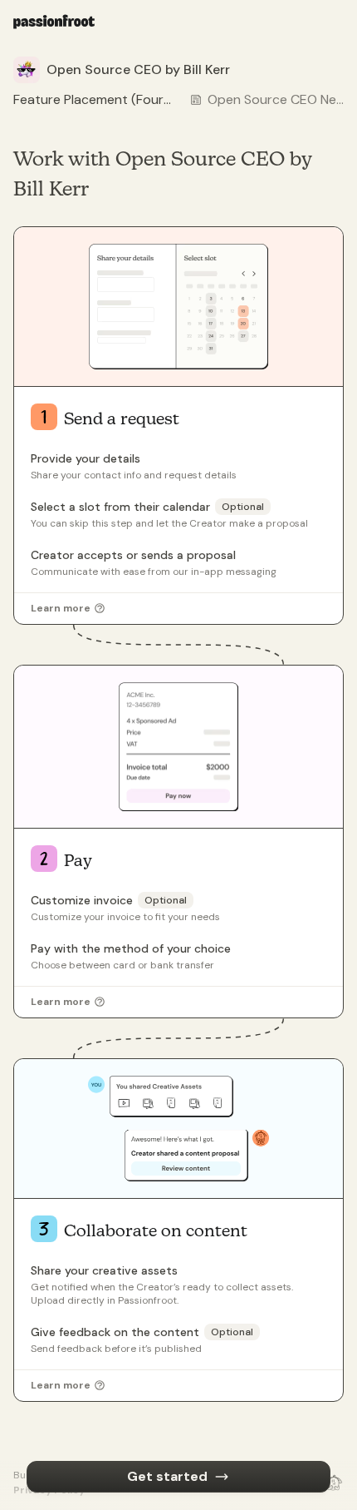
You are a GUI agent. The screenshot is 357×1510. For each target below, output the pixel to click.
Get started (167, 1476)
